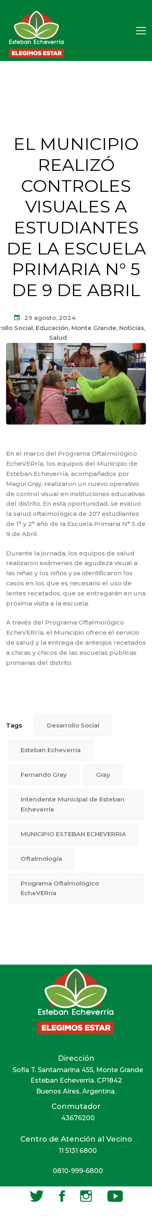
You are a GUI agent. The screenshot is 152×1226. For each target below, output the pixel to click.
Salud (58, 337)
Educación (52, 328)
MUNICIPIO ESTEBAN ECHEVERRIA (73, 834)
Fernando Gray (44, 774)
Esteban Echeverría (51, 750)
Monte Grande (93, 328)
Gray (103, 774)
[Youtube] (115, 1196)
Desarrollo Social (73, 725)
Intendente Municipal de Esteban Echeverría (72, 804)
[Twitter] (36, 1196)
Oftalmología (41, 858)
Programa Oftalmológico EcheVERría (60, 888)
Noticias (131, 328)
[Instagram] (86, 1196)
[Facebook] (62, 1196)
